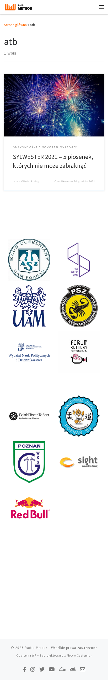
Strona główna (15, 24)
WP (34, 655)
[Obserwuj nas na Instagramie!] (32, 669)
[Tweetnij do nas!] (42, 669)
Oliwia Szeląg (30, 181)
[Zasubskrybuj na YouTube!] (52, 669)
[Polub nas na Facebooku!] (24, 669)
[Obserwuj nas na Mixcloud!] (62, 669)
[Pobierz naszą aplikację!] (73, 669)
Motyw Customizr (79, 655)
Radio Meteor (36, 647)
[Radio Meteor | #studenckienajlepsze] (18, 6)
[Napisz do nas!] (82, 669)
